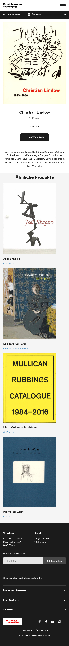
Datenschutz (42, 630)
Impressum (26, 630)
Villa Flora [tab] (8, 609)
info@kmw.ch (40, 542)
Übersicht (36, 14)
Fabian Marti (14, 14)
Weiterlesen (21, 348)
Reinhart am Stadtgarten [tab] (15, 590)
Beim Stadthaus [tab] (11, 600)
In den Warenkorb (34, 137)
